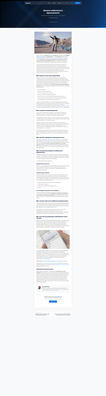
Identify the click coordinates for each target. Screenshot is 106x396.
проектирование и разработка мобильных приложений (59, 58)
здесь (44, 207)
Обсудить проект (53, 301)
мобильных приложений (41, 56)
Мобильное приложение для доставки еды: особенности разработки (42, 314)
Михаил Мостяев (45, 286)
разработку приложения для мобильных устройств (49, 263)
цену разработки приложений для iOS (61, 264)
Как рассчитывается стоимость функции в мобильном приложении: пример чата (63, 314)
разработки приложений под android (49, 139)
